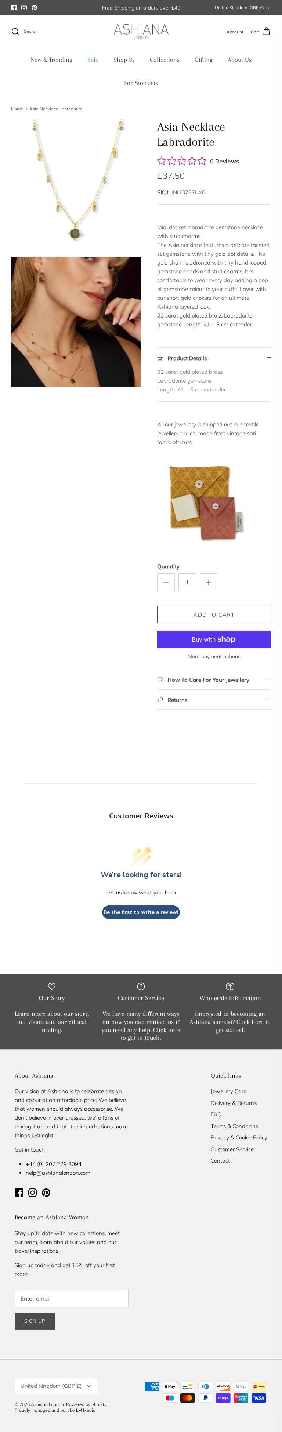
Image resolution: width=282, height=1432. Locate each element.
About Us (240, 59)
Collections (165, 59)
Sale (92, 59)
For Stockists (141, 82)
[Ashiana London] (141, 32)
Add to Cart (214, 614)
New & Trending (51, 59)
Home (17, 108)
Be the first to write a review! (141, 912)
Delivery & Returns (234, 1102)
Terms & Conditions (234, 1126)
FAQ (216, 1114)
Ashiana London (47, 1404)
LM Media (85, 1410)
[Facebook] (14, 7)
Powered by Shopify (86, 1404)
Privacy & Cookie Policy (239, 1137)
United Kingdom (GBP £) (239, 7)
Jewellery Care (228, 1091)
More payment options (214, 656)
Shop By (124, 59)
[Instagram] (24, 7)
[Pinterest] (34, 7)
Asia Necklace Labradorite (56, 108)
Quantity (168, 566)
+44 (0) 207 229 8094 (54, 1163)
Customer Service (232, 1149)
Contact (220, 1160)
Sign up (34, 1321)
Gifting (204, 59)
